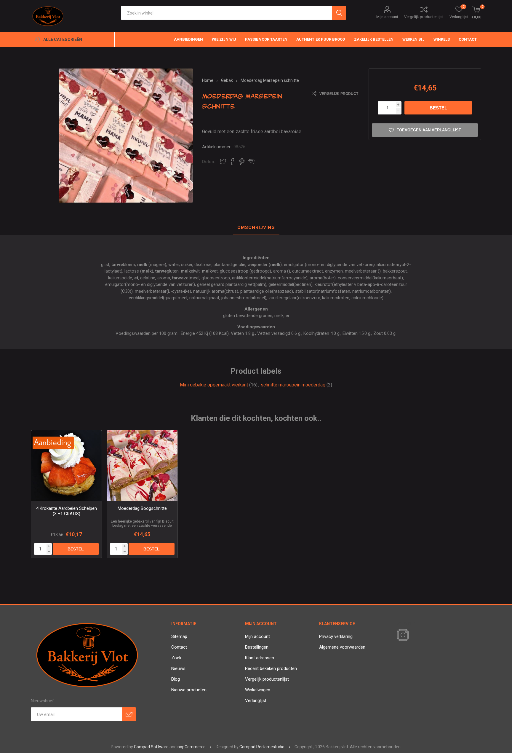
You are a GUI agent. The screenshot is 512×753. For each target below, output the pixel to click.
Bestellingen (256, 647)
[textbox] (226, 13)
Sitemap (179, 636)
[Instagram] (402, 635)
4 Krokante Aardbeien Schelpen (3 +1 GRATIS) (66, 511)
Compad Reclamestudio (261, 746)
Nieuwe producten (189, 689)
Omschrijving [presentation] (256, 227)
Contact (179, 647)
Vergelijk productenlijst (424, 17)
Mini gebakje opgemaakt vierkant (214, 385)
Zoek (176, 657)
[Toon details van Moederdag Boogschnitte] (142, 465)
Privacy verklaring (336, 636)
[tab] (256, 227)
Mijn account (387, 17)
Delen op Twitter (223, 161)
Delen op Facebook (232, 161)
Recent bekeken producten (271, 668)
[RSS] (413, 635)
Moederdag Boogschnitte (142, 508)
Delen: (208, 161)
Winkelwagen (257, 689)
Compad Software (151, 746)
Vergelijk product (338, 94)
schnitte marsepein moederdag (293, 385)
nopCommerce (191, 746)
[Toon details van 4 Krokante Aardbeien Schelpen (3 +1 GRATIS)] (66, 465)
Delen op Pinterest (242, 161)
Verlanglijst (255, 700)
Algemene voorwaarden (342, 647)
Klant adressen (259, 657)
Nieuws (178, 668)
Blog (175, 679)
